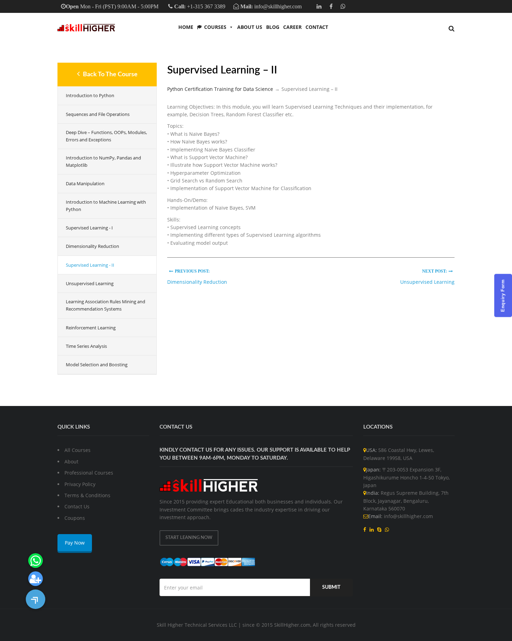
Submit (331, 587)
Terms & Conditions (87, 495)
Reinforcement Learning (91, 328)
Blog (272, 27)
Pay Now (75, 542)
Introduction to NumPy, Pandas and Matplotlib (103, 161)
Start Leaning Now (188, 538)
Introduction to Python (90, 95)
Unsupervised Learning (90, 283)
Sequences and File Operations (98, 114)
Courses (215, 27)
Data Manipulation (85, 183)
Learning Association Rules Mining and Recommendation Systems (105, 305)
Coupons (74, 518)
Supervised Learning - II (90, 265)
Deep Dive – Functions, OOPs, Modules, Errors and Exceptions (106, 136)
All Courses (77, 450)
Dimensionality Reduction (92, 246)
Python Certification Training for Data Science (220, 89)
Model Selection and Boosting (96, 364)
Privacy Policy (79, 484)
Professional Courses (88, 472)
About (71, 461)
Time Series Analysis (86, 346)
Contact (316, 27)
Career (292, 27)
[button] (35, 599)
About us (249, 27)
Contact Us (77, 506)
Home (185, 27)
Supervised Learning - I (89, 228)
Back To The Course (110, 74)
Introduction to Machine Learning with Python (106, 205)
